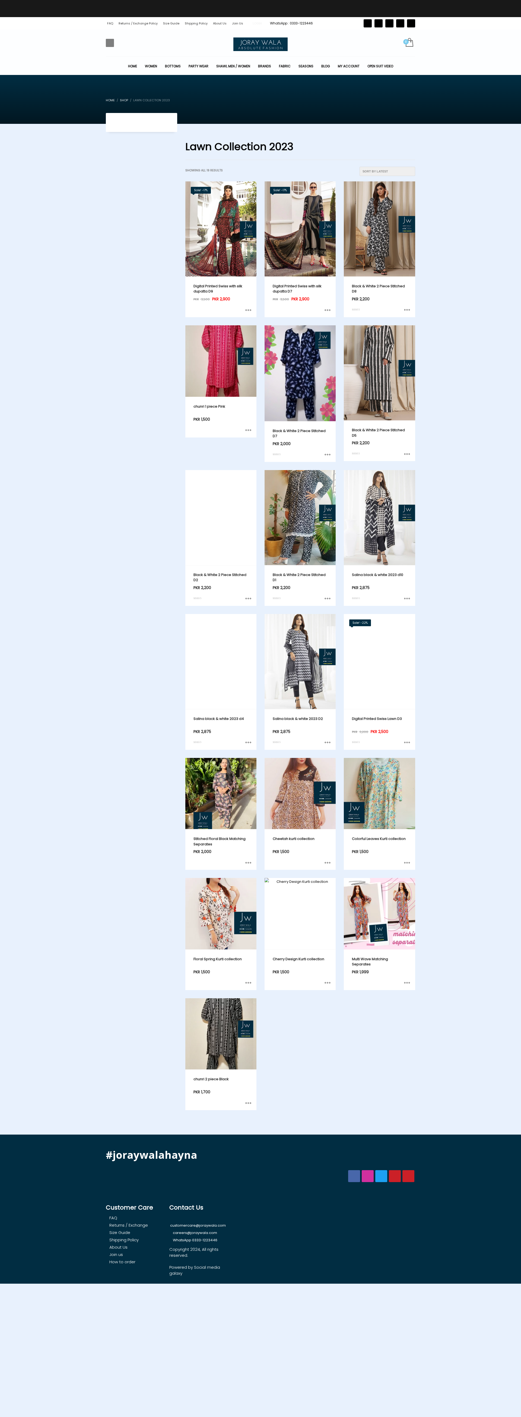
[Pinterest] (389, 23)
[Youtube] (411, 23)
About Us (220, 23)
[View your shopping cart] (409, 42)
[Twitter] (368, 23)
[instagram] (400, 23)
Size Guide (171, 23)
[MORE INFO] (248, 310)
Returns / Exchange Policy (138, 23)
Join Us (237, 23)
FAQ (110, 23)
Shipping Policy (196, 23)
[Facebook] (378, 23)
